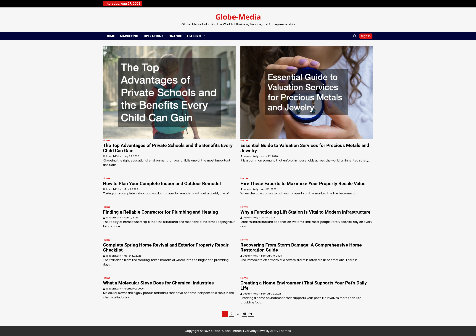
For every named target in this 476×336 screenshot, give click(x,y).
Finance (175, 36)
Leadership (196, 36)
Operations (153, 36)
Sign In (366, 36)
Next (251, 314)
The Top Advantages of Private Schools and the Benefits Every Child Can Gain (168, 148)
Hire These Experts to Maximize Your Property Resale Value (303, 183)
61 (244, 314)
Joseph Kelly (113, 156)
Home (110, 36)
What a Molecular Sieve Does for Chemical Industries (158, 283)
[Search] (355, 36)
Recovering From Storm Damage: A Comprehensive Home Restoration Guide (301, 247)
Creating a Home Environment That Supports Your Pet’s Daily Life (303, 285)
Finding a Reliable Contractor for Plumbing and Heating (160, 212)
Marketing (129, 36)
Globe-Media (238, 17)
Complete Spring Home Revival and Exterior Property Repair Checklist (166, 247)
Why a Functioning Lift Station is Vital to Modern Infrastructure (305, 212)
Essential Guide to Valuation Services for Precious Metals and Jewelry (304, 148)
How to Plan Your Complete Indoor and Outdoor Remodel (162, 183)
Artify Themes (280, 331)
